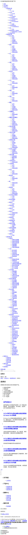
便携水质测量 (15, 239)
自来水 (11, 257)
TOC (10, 80)
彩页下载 (8, 360)
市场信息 (8, 357)
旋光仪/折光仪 (15, 316)
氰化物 (11, 175)
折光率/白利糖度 (13, 194)
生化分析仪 (12, 214)
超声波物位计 (7, 402)
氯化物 (11, 187)
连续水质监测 (15, 242)
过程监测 (14, 253)
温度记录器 (12, 223)
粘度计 (14, 310)
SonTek (11, 15)
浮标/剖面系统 (15, 247)
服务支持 (5, 363)
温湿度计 (11, 217)
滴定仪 (11, 208)
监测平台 (14, 41)
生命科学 (11, 307)
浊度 (10, 62)
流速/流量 (11, 154)
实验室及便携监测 (16, 263)
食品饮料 (11, 314)
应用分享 (8, 359)
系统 (13, 221)
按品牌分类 (9, 8)
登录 (2, 369)
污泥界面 (11, 163)
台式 (13, 37)
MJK (10, 22)
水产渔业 (11, 269)
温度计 (11, 233)
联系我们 (5, 366)
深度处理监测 (15, 254)
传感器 (14, 40)
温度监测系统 (12, 227)
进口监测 (14, 250)
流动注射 (11, 205)
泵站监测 (14, 256)
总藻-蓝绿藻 (12, 126)
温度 (10, 44)
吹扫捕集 (14, 341)
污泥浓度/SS (12, 160)
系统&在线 (15, 43)
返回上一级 (3, 376)
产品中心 (5, 6)
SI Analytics (12, 17)
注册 (4, 369)
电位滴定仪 (15, 322)
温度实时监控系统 (16, 320)
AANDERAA (12, 25)
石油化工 (11, 342)
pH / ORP (11, 35)
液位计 (11, 211)
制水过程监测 (15, 265)
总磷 (10, 90)
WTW (10, 12)
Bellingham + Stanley (14, 30)
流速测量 (14, 244)
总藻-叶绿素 (12, 132)
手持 (13, 38)
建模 (13, 159)
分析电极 (14, 311)
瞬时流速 (14, 157)
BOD (10, 169)
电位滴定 (14, 348)
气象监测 (14, 274)
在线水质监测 (15, 241)
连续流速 (14, 156)
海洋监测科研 (12, 278)
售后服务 (8, 365)
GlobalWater (12, 33)
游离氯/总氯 (12, 139)
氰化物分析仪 (15, 325)
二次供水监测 (15, 262)
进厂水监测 (15, 266)
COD (10, 84)
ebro (10, 27)
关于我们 (5, 5)
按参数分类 (9, 34)
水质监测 (14, 277)
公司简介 (8, 480)
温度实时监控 (15, 335)
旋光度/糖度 (12, 199)
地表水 (11, 238)
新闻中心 (5, 356)
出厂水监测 (15, 268)
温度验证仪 (12, 220)
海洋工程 (11, 299)
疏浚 (13, 290)
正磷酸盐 (11, 111)
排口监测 (14, 251)
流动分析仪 (15, 313)
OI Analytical (12, 20)
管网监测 (14, 260)
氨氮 (10, 102)
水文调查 (14, 272)
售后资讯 (8, 362)
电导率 (11, 71)
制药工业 (11, 326)
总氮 (10, 96)
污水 (10, 248)
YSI (10, 9)
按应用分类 (9, 236)
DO (10, 53)
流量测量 (14, 245)
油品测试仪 (12, 230)
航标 (13, 293)
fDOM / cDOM (12, 148)
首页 (4, 3)
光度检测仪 (15, 351)
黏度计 (11, 202)
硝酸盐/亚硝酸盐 (13, 117)
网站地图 (9, 523)
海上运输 (11, 289)
